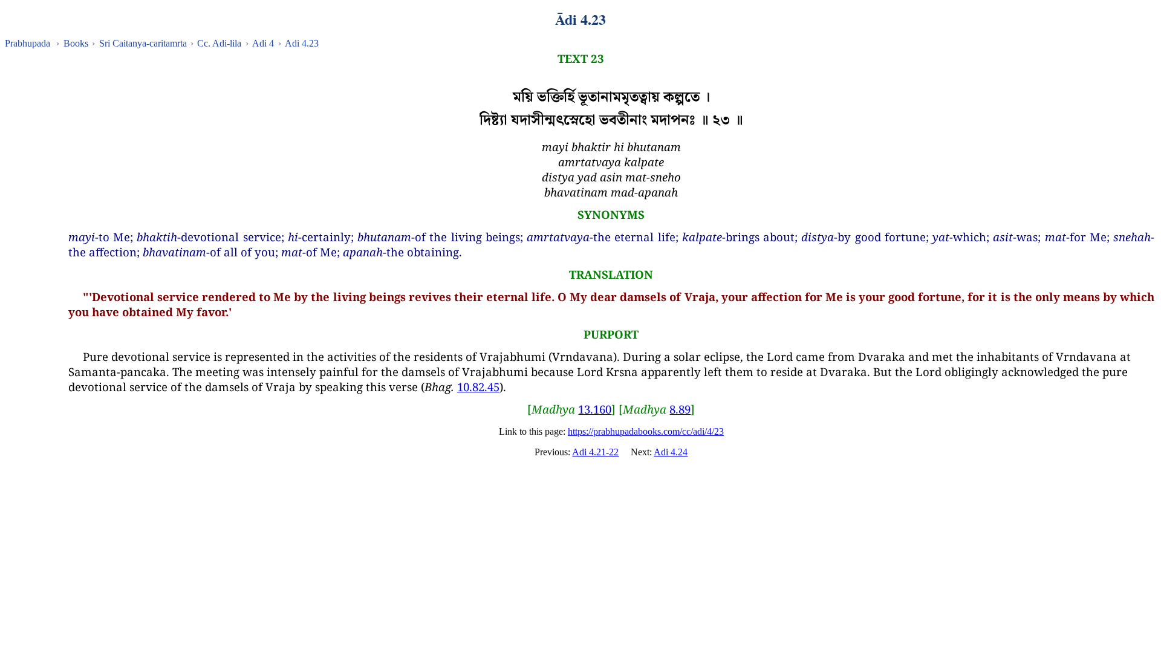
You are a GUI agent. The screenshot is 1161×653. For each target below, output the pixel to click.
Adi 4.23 (302, 43)
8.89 (680, 409)
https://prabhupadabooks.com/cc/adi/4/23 (646, 431)
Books (75, 43)
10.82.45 (478, 386)
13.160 (594, 409)
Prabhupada (27, 43)
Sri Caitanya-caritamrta (143, 43)
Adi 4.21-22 (595, 452)
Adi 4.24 (671, 452)
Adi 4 (263, 43)
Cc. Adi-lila (219, 43)
